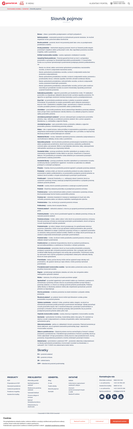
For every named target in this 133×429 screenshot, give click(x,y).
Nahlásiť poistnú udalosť (33, 384)
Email (102, 396)
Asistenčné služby (13, 394)
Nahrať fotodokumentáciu (34, 401)
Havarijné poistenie (13, 386)
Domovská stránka (14, 9)
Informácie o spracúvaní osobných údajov (77, 384)
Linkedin (114, 396)
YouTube (121, 396)
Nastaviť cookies (79, 421)
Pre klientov (35, 377)
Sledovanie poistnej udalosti (34, 389)
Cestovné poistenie (13, 389)
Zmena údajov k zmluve (33, 396)
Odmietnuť (99, 421)
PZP (8, 380)
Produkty (12, 377)
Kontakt (51, 391)
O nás (50, 383)
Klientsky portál (98, 3)
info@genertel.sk (119, 391)
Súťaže (71, 380)
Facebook (108, 396)
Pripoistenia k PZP (13, 383)
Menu (31, 3)
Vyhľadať (129, 3)
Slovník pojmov (53, 389)
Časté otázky (52, 386)
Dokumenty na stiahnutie (33, 406)
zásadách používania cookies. (55, 425)
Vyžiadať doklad (33, 393)
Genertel (13, 3)
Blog (49, 380)
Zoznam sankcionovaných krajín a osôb (77, 390)
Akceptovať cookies (119, 421)
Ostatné (73, 377)
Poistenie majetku (13, 391)
